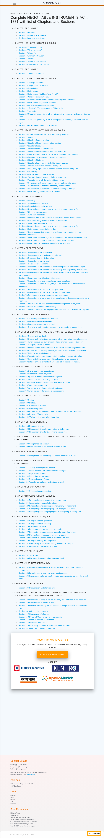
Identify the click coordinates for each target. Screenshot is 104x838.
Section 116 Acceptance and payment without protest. (41, 482)
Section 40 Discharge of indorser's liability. (37, 174)
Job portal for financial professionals (22, 819)
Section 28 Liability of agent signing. (34, 140)
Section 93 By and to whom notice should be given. (40, 376)
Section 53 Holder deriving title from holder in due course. (43, 220)
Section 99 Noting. (26, 400)
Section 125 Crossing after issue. (33, 526)
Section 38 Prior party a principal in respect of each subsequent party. (48, 169)
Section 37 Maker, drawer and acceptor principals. (40, 166)
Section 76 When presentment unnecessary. (37, 306)
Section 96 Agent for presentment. (33, 385)
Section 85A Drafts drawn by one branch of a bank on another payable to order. (53, 347)
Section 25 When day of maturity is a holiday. (38, 125)
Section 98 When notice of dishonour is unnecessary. (41, 391)
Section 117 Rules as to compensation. (35, 491)
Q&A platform (30, 774)
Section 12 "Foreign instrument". (32, 82)
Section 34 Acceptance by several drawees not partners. (43, 157)
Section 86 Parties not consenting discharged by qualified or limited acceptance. (53, 350)
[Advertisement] (52, 713)
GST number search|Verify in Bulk (21, 824)
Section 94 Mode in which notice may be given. (39, 379)
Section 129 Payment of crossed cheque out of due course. (44, 538)
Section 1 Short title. (27, 32)
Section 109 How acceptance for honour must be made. (42, 447)
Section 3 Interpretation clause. (32, 38)
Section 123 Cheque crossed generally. (35, 521)
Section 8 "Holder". (27, 59)
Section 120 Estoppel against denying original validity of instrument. (47, 506)
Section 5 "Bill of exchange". (31, 50)
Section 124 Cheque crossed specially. (35, 523)
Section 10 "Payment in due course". (34, 64)
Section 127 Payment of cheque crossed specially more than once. (47, 532)
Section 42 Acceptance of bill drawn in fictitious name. (41, 180)
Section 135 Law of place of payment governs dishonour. (43, 573)
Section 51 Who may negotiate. (32, 215)
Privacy (12, 799)
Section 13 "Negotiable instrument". (34, 85)
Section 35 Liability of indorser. (32, 160)
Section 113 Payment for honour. (33, 473)
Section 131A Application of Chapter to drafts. (38, 546)
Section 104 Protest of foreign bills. (33, 414)
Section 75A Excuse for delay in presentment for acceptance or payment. (50, 304)
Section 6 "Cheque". (27, 53)
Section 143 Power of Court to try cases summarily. (40, 617)
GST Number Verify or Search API (21, 784)
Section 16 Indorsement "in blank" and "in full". (38, 94)
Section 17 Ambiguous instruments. (34, 97)
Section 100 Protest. (27, 403)
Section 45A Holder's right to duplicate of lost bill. (39, 191)
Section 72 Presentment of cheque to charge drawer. (41, 289)
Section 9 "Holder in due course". (33, 61)
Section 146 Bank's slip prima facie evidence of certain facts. (44, 625)
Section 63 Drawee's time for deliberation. (36, 258)
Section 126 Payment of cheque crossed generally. (40, 529)
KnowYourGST (52, 2)
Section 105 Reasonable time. (31, 426)
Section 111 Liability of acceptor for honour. (37, 468)
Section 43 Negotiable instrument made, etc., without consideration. (47, 183)
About (12, 797)
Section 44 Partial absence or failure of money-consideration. (45, 186)
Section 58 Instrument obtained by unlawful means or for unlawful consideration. (53, 237)
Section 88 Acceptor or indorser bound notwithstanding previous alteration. (50, 356)
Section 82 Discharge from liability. (33, 336)
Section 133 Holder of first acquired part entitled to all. (42, 558)
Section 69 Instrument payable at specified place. (40, 278)
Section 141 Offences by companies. (34, 611)
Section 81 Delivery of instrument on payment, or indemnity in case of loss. (50, 327)
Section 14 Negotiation (28, 88)
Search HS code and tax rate (20, 817)
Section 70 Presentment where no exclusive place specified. (44, 281)
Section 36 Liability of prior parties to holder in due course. (43, 163)
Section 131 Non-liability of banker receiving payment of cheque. (46, 543)
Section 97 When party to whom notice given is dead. (41, 388)
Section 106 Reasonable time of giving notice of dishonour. (44, 429)
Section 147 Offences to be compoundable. (37, 628)
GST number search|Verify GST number (23, 821)
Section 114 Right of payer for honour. (35, 476)
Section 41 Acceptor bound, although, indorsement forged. (44, 177)
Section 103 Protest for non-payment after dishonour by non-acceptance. (50, 411)
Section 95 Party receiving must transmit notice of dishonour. (44, 382)
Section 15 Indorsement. (29, 91)
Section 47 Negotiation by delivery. (33, 203)
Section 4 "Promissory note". (31, 47)
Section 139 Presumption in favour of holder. (38, 603)
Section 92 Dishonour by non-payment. (35, 374)
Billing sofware (15, 813)
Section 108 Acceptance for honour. (34, 444)
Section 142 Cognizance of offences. (34, 614)
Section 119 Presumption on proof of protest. (38, 503)
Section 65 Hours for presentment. (33, 264)
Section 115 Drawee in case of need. (34, 479)
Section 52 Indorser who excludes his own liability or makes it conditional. (50, 218)
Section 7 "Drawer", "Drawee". (31, 56)
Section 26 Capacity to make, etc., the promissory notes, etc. (45, 134)
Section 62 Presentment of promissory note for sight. (41, 255)
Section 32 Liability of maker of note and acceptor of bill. (42, 151)
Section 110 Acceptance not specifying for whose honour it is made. (47, 456)
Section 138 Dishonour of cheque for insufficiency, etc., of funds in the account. (52, 600)
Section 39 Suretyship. (28, 171)
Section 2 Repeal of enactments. (32, 35)
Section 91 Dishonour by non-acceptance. (36, 371)
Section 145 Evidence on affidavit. (33, 622)
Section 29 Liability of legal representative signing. (40, 143)
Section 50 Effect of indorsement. (33, 212)
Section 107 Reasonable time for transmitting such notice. (43, 432)
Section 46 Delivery (27, 200)
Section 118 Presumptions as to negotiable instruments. (42, 500)
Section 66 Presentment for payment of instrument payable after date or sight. (52, 267)
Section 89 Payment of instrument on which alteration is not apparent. (48, 359)
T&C (11, 801)
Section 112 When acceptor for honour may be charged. (43, 470)
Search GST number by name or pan (22, 826)
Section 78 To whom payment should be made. (39, 318)
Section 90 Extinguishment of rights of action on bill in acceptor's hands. (49, 362)
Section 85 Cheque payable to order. (34, 345)
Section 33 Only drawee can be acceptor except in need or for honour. (49, 154)
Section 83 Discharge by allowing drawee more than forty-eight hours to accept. (53, 339)
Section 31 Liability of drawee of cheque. (36, 149)
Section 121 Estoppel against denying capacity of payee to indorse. (47, 509)
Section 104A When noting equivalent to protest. (39, 417)
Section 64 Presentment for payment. (35, 261)
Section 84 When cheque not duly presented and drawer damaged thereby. (51, 342)
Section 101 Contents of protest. (32, 406)
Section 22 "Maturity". (28, 111)
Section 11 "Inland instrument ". (32, 73)
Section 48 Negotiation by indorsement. (35, 206)
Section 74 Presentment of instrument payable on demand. (44, 295)
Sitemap (13, 804)
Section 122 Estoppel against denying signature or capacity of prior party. (50, 511)
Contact (13, 795)
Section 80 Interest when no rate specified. (37, 324)
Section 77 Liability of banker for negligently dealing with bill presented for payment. (54, 309)
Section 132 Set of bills (28, 555)
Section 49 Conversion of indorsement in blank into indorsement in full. (49, 209)
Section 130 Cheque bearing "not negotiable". (38, 540)
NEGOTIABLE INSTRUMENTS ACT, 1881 (34, 14)
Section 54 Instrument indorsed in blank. (36, 223)
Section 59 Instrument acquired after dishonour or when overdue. (46, 240)
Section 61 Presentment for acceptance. (36, 252)
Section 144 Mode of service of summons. (37, 620)
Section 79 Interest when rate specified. (35, 321)
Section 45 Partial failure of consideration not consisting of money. (47, 188)
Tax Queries (14, 815)
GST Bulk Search (16, 786)
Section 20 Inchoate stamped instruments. (37, 105)
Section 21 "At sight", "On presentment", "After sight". (41, 108)
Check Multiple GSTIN (52, 654)
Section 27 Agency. (27, 137)
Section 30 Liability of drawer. (31, 146)
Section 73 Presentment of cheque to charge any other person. (46, 292)
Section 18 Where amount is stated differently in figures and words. (47, 100)
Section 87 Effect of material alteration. (35, 353)
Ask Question (94, 833)
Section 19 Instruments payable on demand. (37, 102)
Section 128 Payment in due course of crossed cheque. (42, 535)
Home (12, 14)
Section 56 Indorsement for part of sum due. (37, 229)
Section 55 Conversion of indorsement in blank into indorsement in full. (49, 226)
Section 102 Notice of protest (31, 408)
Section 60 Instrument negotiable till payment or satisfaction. (44, 243)
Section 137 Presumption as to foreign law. (37, 588)
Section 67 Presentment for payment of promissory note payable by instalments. (53, 269)
